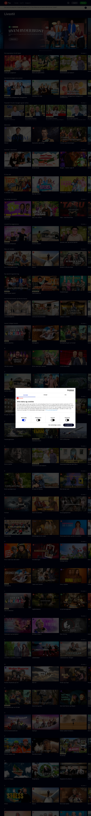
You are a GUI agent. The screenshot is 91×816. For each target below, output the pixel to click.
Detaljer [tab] (45, 394)
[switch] (38, 420)
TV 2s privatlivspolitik (51, 410)
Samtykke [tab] (25, 395)
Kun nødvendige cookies (55, 425)
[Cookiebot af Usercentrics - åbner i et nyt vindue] (68, 390)
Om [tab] (65, 394)
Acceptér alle (68, 425)
